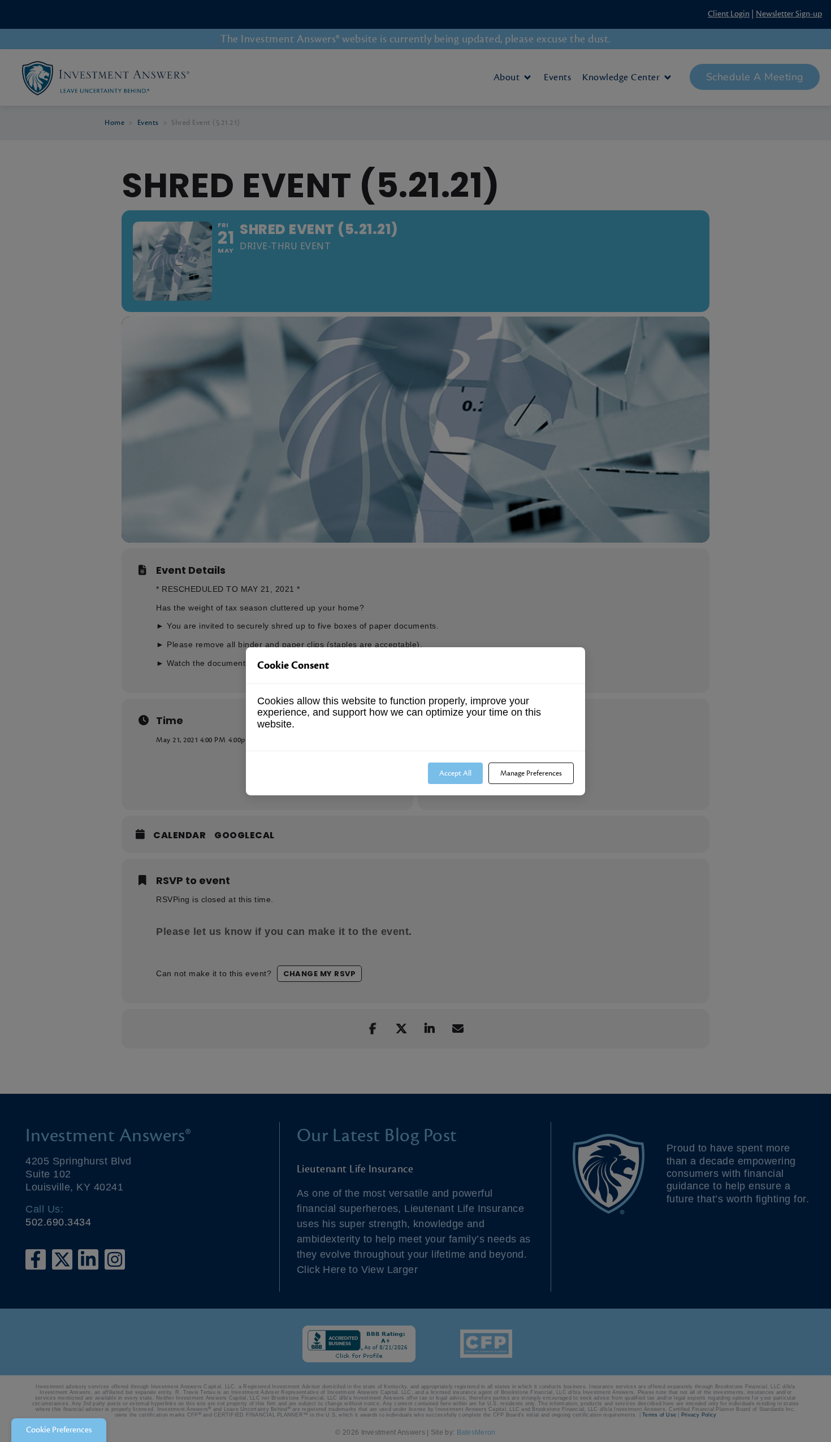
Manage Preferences (531, 772)
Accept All (455, 772)
